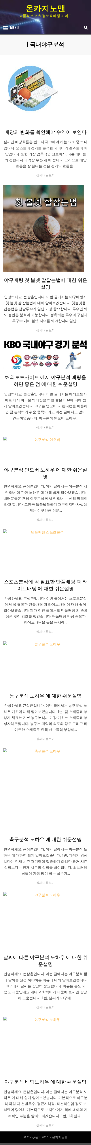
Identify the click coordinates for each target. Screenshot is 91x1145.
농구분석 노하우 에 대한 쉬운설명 (45, 696)
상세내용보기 (45, 175)
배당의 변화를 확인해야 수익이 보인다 (45, 132)
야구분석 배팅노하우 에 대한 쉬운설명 (45, 1082)
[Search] (85, 27)
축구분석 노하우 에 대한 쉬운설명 (45, 839)
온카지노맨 (45, 8)
